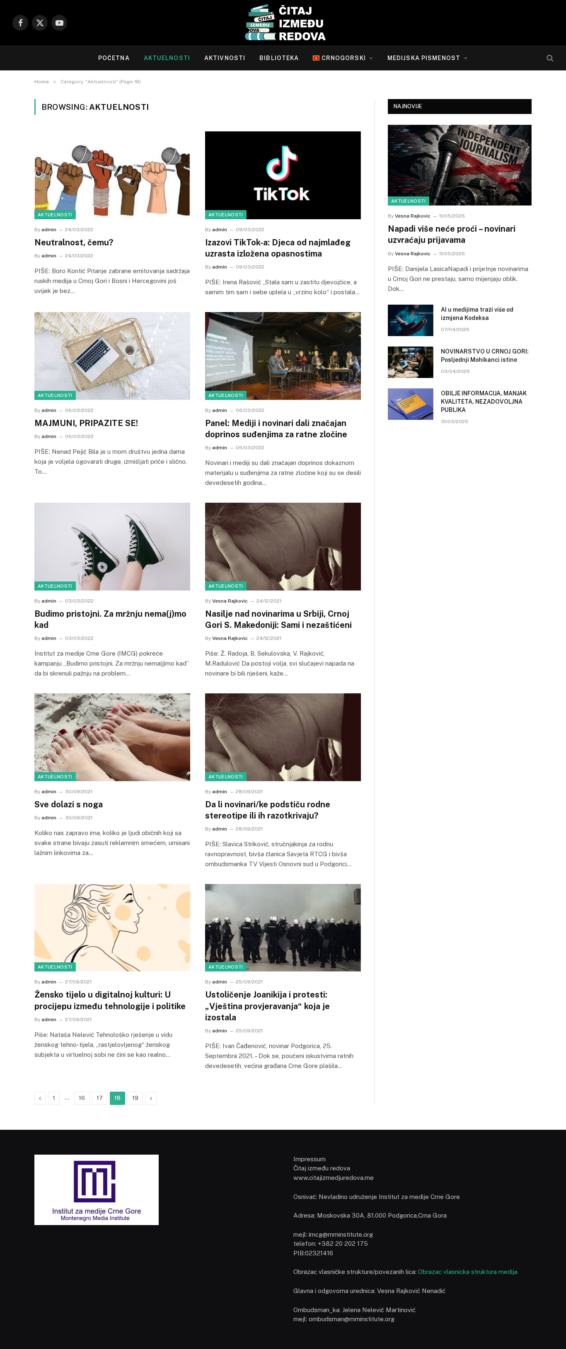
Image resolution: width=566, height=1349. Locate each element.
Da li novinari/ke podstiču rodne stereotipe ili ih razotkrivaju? (267, 810)
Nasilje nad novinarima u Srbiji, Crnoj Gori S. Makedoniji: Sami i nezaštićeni (278, 619)
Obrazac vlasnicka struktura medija (468, 1271)
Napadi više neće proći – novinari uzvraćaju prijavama (451, 234)
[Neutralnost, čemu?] (112, 175)
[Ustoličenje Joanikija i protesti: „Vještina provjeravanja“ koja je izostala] (283, 928)
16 (82, 1098)
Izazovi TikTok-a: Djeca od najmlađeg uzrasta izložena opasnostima (278, 248)
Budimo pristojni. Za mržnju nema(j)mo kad (110, 619)
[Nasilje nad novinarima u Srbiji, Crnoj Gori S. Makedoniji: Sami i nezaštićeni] (283, 547)
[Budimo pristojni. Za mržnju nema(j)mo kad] (112, 547)
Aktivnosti (224, 58)
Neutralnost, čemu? (73, 242)
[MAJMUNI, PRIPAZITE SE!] (112, 356)
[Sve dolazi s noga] (112, 737)
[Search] (549, 58)
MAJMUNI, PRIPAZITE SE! (86, 423)
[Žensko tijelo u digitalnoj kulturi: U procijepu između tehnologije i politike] (112, 928)
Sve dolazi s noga (68, 804)
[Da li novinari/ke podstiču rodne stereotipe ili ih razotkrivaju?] (283, 737)
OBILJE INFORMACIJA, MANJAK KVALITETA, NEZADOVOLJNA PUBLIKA (484, 401)
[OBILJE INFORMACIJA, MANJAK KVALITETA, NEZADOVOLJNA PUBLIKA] (410, 404)
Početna (114, 58)
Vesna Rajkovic (230, 601)
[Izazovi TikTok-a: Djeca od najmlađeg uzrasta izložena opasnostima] (283, 175)
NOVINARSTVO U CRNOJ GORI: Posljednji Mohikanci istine (485, 355)
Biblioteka (279, 58)
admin (48, 230)
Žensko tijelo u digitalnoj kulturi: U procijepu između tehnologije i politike (110, 1000)
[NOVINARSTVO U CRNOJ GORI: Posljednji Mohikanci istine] (410, 362)
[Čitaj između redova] (283, 23)
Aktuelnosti (167, 58)
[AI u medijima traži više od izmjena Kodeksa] (410, 320)
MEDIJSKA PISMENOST (423, 58)
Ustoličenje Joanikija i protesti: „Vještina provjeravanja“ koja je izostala (267, 1006)
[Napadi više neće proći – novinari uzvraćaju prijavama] (460, 165)
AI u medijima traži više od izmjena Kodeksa (477, 313)
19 (135, 1098)
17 (100, 1098)
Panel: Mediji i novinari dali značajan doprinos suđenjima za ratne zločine (276, 428)
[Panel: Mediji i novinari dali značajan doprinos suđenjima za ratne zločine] (283, 356)
